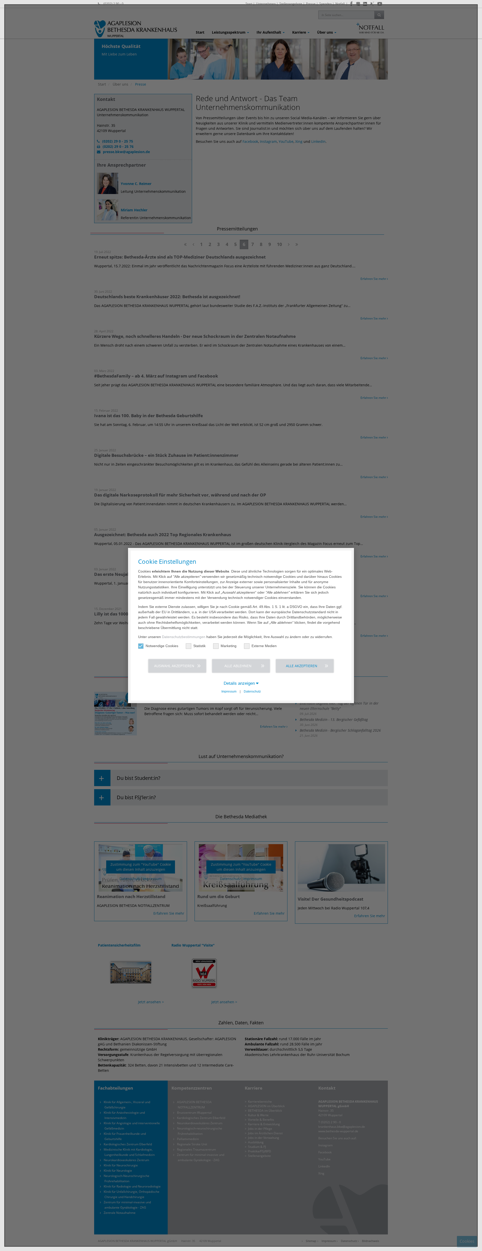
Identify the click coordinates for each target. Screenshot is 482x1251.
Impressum (228, 691)
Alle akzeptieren (301, 665)
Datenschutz (252, 691)
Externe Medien (264, 646)
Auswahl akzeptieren (174, 665)
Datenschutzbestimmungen (183, 637)
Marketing (228, 646)
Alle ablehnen (238, 665)
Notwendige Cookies (162, 646)
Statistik (199, 646)
